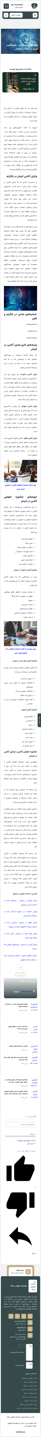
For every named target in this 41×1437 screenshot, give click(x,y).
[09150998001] (30, 1329)
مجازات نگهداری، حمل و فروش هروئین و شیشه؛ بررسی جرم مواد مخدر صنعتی (16, 1092)
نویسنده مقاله (27, 981)
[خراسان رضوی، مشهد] (30, 1335)
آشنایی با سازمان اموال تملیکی (18, 1046)
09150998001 (21, 1328)
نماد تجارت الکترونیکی (17, 1352)
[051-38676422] (6, 6)
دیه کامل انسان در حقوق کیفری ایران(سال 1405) (18, 1027)
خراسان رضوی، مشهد (20, 1334)
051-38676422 (17, 5)
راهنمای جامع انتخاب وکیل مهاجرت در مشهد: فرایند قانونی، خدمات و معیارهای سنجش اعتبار (16, 1082)
